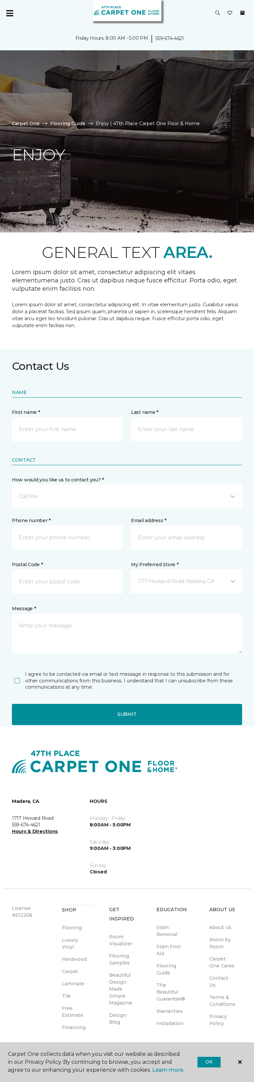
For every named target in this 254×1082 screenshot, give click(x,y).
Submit (127, 714)
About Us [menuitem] (220, 927)
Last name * (144, 412)
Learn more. (168, 1070)
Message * (24, 608)
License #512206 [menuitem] (22, 911)
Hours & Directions (35, 831)
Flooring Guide (67, 123)
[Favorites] (230, 13)
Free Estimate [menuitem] (72, 1011)
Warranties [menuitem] (169, 1011)
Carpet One (26, 123)
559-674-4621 (169, 38)
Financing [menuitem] (74, 1027)
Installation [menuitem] (170, 1023)
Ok (208, 1062)
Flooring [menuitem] (72, 928)
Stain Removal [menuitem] (166, 930)
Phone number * (31, 520)
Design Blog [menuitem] (117, 1018)
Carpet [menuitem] (70, 971)
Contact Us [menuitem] (218, 981)
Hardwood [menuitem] (74, 959)
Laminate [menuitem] (73, 984)
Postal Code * (27, 564)
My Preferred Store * (154, 564)
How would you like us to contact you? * (58, 479)
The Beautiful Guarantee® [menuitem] (170, 992)
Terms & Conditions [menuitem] (222, 1000)
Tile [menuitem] (66, 996)
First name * (26, 412)
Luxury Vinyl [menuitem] (70, 943)
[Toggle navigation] (9, 13)
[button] (217, 13)
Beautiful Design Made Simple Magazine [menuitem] (120, 989)
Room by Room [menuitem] (220, 943)
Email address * (148, 520)
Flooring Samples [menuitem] (119, 959)
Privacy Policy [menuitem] (218, 1019)
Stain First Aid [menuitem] (168, 950)
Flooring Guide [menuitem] (166, 969)
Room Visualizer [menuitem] (120, 940)
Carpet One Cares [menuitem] (221, 962)
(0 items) (242, 13)
